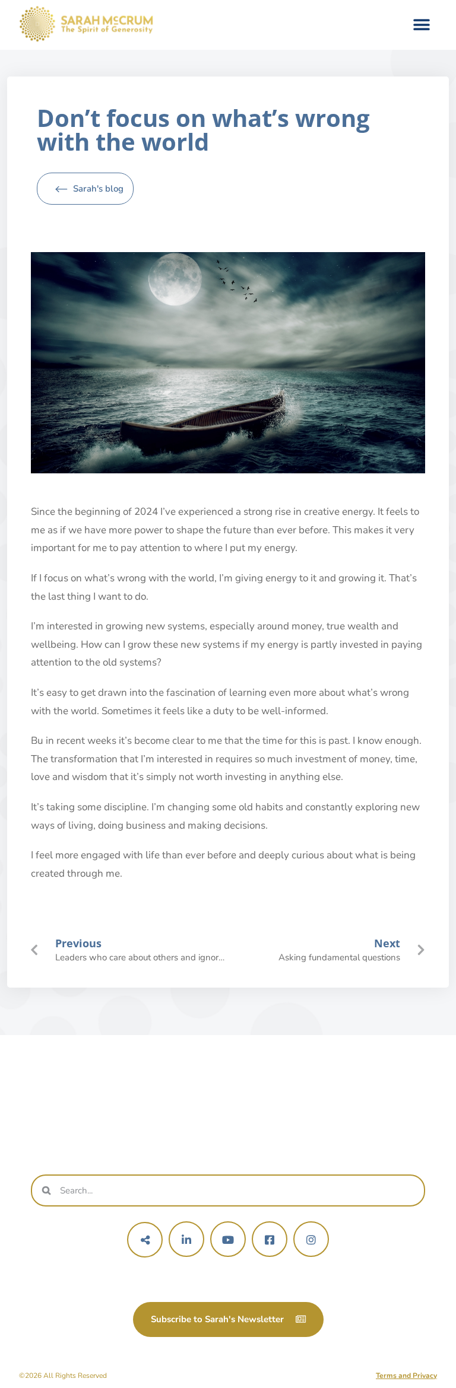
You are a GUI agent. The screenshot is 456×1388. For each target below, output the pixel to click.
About (120, 1106)
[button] (421, 25)
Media (335, 1082)
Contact (335, 1106)
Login (335, 1130)
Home (120, 1082)
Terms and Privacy (406, 1375)
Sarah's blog (98, 189)
